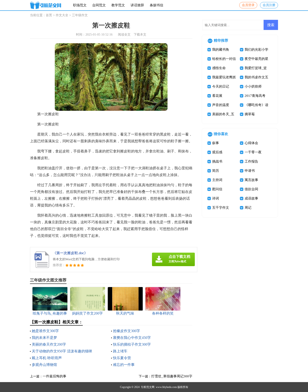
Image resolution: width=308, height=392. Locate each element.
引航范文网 (147, 387)
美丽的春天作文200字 (49, 344)
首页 (49, 15)
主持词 (217, 180)
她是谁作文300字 (45, 331)
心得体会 (251, 143)
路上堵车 (120, 351)
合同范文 (99, 5)
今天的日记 (220, 86)
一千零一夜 (253, 152)
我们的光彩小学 (256, 49)
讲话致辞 (137, 5)
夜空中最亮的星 (256, 59)
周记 (248, 207)
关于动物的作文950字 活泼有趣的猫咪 (62, 351)
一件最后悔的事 (54, 376)
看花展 (217, 95)
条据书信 (156, 5)
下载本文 (140, 34)
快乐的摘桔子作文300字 (132, 344)
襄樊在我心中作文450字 (132, 338)
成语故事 (251, 198)
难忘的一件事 (124, 365)
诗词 (215, 198)
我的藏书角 (220, 49)
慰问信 (217, 189)
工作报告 (251, 161)
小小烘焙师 (253, 86)
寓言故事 (251, 180)
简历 (215, 170)
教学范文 (118, 5)
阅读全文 (124, 34)
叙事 (215, 143)
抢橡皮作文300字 (126, 331)
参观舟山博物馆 (44, 365)
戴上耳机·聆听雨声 (47, 358)
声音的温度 (220, 105)
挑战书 (217, 161)
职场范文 (80, 5)
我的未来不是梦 (44, 338)
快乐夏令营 (122, 358)
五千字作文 (220, 207)
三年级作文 (80, 15)
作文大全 (62, 15)
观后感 (217, 152)
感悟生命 (219, 68)
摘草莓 (250, 114)
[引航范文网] (45, 5)
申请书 (250, 170)
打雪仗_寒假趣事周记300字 (171, 376)
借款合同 (251, 189)
